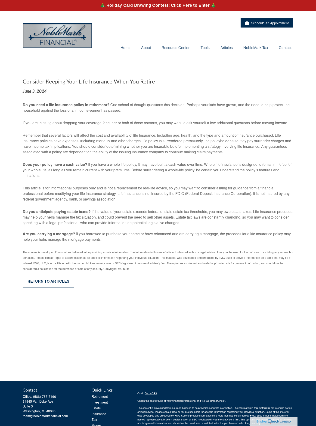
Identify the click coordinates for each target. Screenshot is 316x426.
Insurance (99, 413)
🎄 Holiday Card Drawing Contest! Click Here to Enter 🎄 (158, 5)
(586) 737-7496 (44, 396)
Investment (100, 402)
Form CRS (151, 393)
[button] (125, 47)
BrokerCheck (217, 400)
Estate (96, 408)
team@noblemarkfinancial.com (45, 416)
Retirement (100, 396)
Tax (94, 419)
